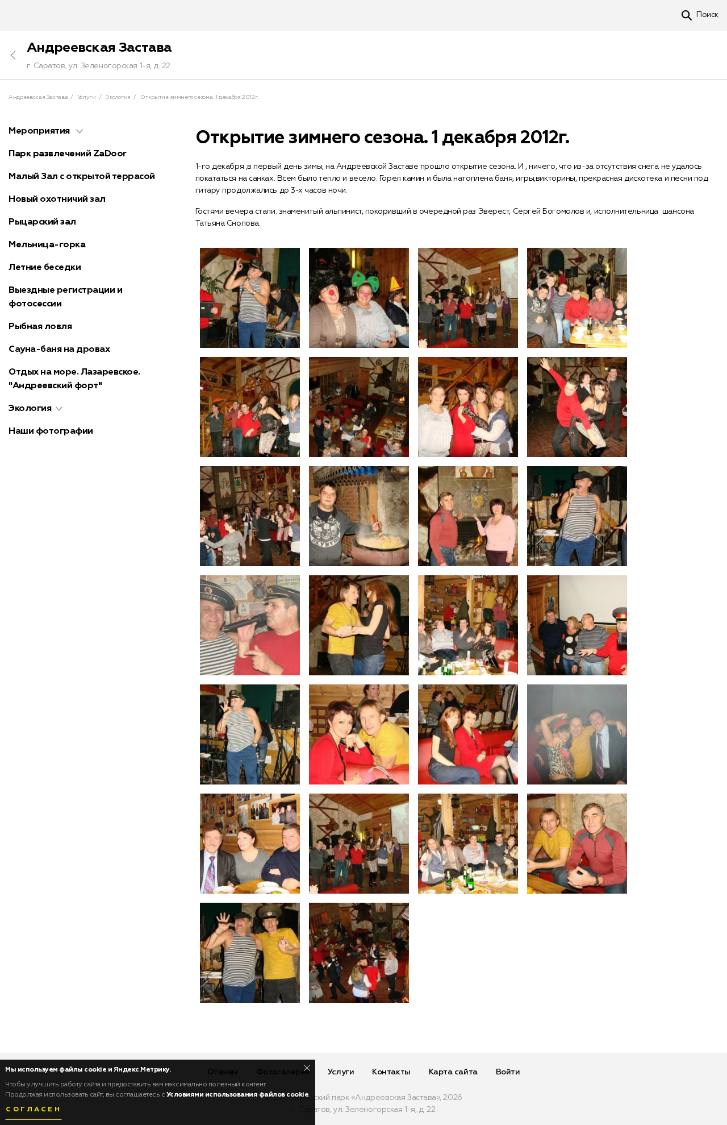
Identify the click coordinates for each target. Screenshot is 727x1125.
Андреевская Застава (99, 48)
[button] (79, 131)
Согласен (33, 1109)
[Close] (307, 1068)
